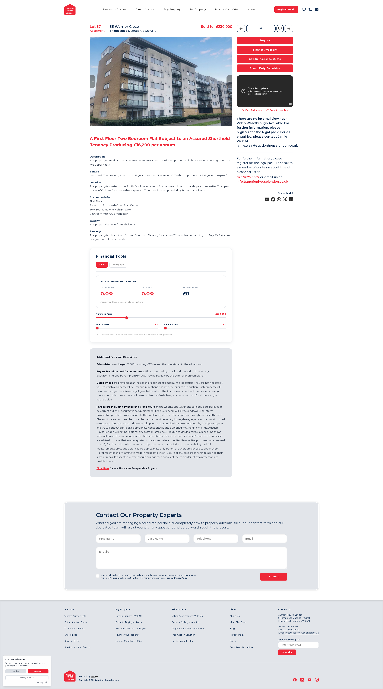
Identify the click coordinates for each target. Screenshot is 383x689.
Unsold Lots (70, 635)
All (261, 28)
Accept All (38, 671)
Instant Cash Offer (226, 9)
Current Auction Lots (75, 616)
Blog (232, 628)
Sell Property (198, 9)
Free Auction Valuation (183, 635)
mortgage (118, 264)
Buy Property (172, 9)
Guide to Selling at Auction (185, 622)
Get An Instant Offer (182, 641)
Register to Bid (286, 9)
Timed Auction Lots (74, 628)
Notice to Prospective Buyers (130, 628)
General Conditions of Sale (129, 641)
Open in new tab (278, 110)
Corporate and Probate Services (188, 628)
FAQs (232, 641)
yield (102, 264)
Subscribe (287, 652)
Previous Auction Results (77, 647)
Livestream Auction (114, 9)
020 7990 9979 (291, 629)
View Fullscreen (254, 110)
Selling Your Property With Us (187, 616)
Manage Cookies (27, 677)
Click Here (102, 468)
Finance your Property (127, 635)
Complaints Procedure (241, 647)
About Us (235, 616)
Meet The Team (238, 622)
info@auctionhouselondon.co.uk (262, 181)
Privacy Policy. (180, 578)
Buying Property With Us (128, 616)
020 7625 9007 (248, 177)
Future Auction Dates (75, 622)
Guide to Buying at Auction (129, 622)
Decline (16, 671)
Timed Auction (145, 9)
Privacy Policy (237, 635)
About (252, 9)
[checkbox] (98, 576)
